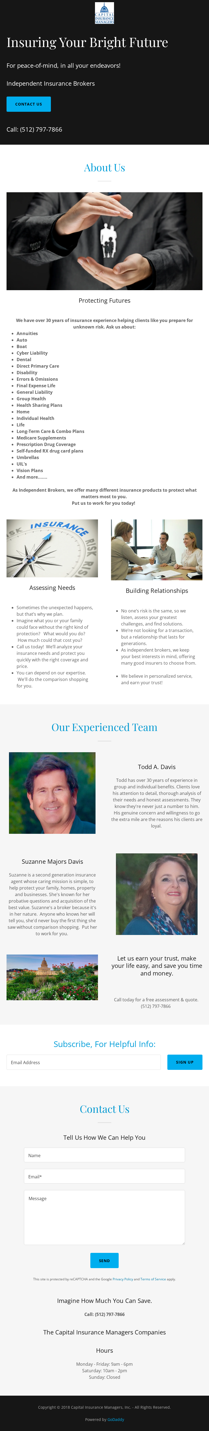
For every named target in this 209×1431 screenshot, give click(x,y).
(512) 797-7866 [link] (41, 129)
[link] (104, 22)
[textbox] (84, 1062)
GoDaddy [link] (115, 1419)
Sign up (185, 1062)
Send (104, 1260)
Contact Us (28, 104)
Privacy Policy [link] (123, 1279)
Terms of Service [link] (153, 1279)
